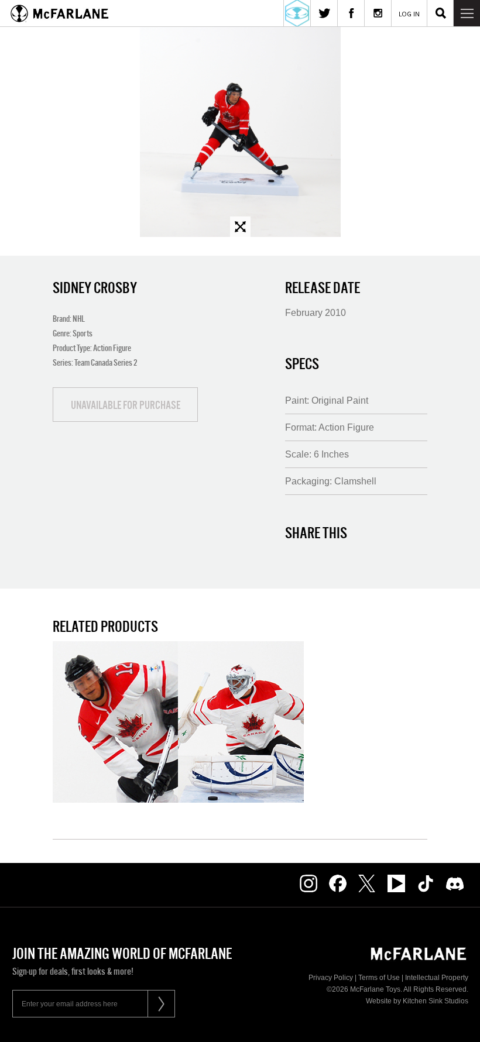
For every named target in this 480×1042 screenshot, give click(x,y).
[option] (240, 131)
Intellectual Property (436, 978)
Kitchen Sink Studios (435, 1001)
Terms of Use (379, 978)
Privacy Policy (330, 978)
